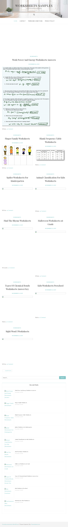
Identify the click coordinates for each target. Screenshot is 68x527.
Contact (23, 21)
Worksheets (34, 56)
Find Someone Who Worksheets (22, 500)
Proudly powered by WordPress (10, 524)
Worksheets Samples (34, 6)
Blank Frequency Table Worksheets (23, 415)
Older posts (8, 370)
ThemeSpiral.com (35, 524)
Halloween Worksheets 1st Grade (22, 463)
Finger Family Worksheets (17, 138)
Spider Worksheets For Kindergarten (23, 427)
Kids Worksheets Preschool (50, 285)
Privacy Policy (49, 21)
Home (15, 21)
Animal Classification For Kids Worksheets (24, 439)
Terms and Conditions (35, 21)
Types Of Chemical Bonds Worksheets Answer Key (26, 476)
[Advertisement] (34, 39)
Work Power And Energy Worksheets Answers (34, 59)
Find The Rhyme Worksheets (17, 220)
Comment (10, 129)
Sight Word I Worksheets (17, 331)
